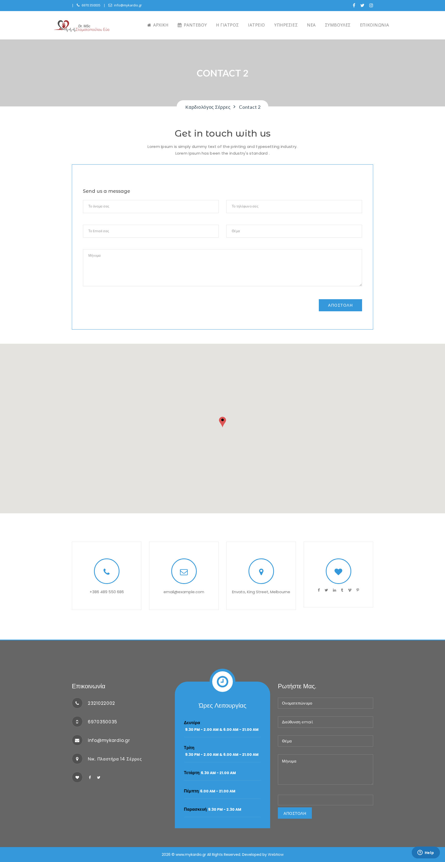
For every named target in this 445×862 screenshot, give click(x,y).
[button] (222, 422)
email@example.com (184, 592)
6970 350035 (91, 5)
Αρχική (160, 25)
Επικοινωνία (374, 25)
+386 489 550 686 (107, 592)
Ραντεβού (195, 25)
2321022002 (101, 703)
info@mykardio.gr (128, 5)
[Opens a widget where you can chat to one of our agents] (426, 853)
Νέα (311, 25)
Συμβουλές (338, 25)
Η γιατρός (227, 25)
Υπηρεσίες (286, 25)
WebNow (276, 854)
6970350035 (102, 722)
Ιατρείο (256, 25)
